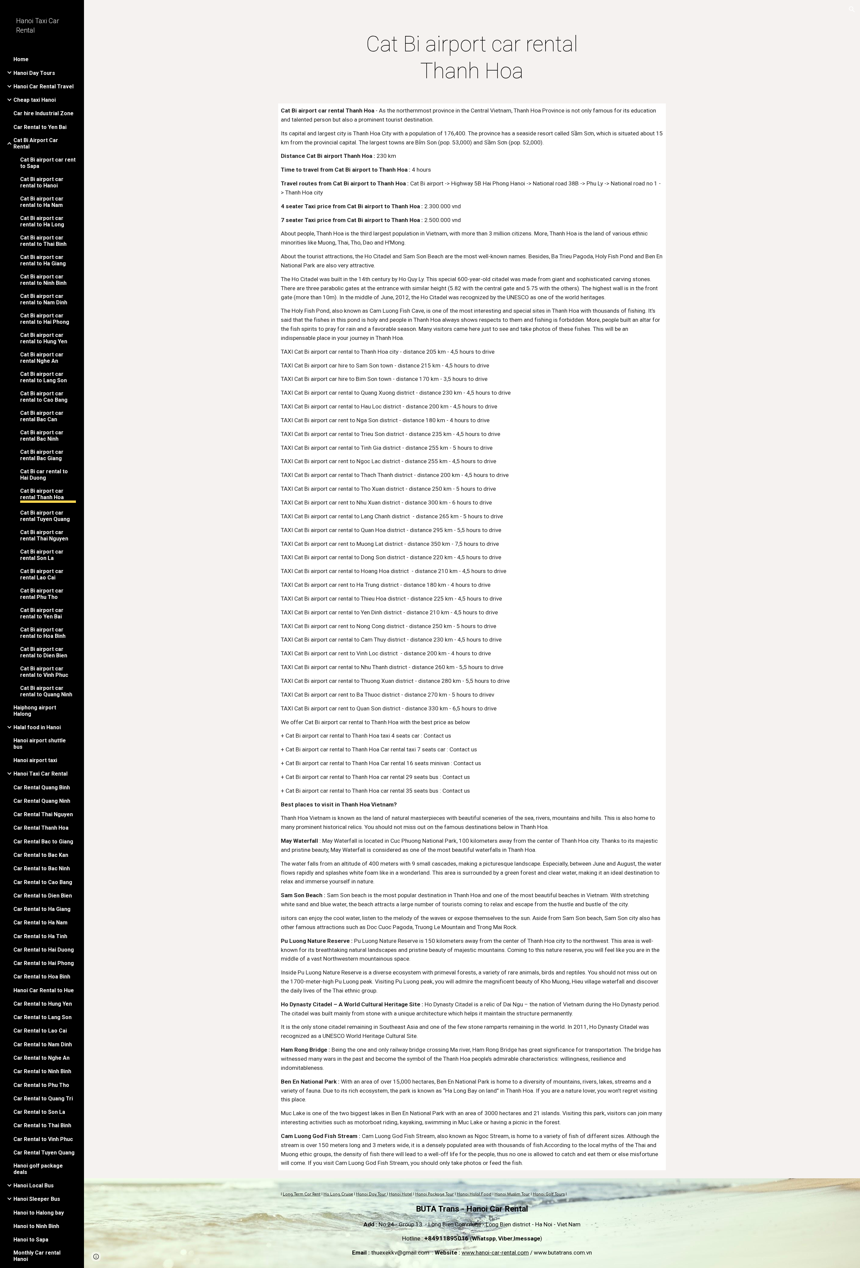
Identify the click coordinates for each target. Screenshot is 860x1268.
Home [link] (21, 59)
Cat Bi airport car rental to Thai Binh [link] (43, 240)
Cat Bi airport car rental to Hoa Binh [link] (43, 632)
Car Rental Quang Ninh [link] (41, 801)
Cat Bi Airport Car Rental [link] (35, 143)
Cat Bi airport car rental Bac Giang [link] (41, 455)
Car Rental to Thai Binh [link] (42, 1125)
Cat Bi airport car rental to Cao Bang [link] (44, 396)
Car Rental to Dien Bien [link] (42, 895)
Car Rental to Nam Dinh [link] (42, 1044)
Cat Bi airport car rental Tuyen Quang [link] (45, 516)
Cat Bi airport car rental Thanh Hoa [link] (42, 494)
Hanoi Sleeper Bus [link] (36, 1199)
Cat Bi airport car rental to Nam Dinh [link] (43, 299)
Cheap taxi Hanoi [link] (34, 100)
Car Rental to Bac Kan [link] (40, 855)
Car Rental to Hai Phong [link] (43, 963)
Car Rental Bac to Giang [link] (43, 841)
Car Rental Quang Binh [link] (41, 787)
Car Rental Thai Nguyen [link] (43, 814)
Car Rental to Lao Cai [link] (40, 1030)
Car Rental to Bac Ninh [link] (41, 868)
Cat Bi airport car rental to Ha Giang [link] (43, 260)
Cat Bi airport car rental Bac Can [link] (41, 416)
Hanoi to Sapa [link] (30, 1239)
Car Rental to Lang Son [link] (42, 1017)
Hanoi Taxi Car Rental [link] (40, 774)
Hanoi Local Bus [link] (33, 1185)
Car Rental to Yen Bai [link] (40, 127)
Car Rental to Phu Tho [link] (41, 1085)
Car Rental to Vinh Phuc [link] (43, 1139)
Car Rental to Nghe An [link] (41, 1058)
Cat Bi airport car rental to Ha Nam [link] (41, 201)
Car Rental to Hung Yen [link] (42, 1004)
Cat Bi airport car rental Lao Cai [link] (41, 574)
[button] (852, 9)
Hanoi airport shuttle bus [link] (39, 743)
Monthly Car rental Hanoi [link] (36, 1256)
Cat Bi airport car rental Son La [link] (41, 555)
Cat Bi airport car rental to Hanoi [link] (41, 182)
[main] (472, 57)
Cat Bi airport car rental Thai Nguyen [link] (44, 535)
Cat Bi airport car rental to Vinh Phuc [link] (44, 671)
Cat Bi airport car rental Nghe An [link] (41, 357)
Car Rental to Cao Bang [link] (42, 882)
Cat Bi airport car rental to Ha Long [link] (42, 221)
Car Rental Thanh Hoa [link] (41, 828)
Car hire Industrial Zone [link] (43, 113)
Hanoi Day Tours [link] (34, 73)
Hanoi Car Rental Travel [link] (43, 86)
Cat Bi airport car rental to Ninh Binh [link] (43, 279)
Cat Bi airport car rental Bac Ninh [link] (41, 435)
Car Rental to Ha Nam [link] (40, 922)
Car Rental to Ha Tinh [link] (40, 936)
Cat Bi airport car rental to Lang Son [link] (43, 377)
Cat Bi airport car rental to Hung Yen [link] (43, 338)
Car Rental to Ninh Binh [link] (42, 1071)
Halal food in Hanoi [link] (37, 727)
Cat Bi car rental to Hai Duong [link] (44, 474)
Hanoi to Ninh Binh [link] (36, 1226)
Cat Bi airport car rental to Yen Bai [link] (41, 613)
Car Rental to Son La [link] (39, 1112)
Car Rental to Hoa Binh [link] (41, 976)
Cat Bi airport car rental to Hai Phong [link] (44, 318)
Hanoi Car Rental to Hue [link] (43, 990)
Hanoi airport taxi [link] (35, 760)
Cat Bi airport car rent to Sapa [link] (48, 163)
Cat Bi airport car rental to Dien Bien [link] (43, 652)
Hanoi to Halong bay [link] (38, 1213)
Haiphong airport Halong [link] (34, 710)
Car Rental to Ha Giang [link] (42, 909)
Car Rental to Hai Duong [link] (43, 950)
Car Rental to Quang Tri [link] (43, 1098)
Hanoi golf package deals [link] (38, 1169)
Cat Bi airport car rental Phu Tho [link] (41, 593)
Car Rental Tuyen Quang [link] (44, 1152)
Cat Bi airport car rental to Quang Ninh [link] (46, 691)
